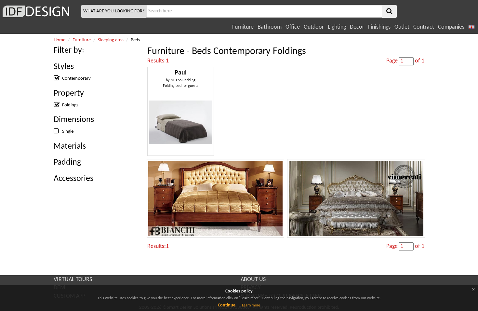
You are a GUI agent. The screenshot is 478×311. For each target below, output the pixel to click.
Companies (451, 27)
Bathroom (270, 27)
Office (292, 27)
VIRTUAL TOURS (73, 280)
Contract (423, 27)
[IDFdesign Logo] (40, 11)
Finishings (379, 27)
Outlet (401, 27)
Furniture (243, 27)
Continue (226, 305)
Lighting (337, 27)
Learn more (251, 305)
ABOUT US (253, 280)
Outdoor (314, 27)
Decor (357, 27)
